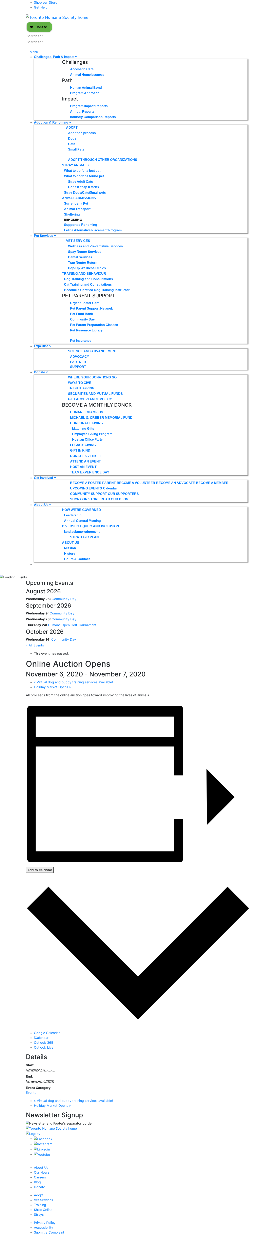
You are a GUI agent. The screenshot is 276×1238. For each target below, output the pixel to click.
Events (31, 1093)
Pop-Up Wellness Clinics (87, 268)
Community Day (82, 319)
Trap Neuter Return (82, 262)
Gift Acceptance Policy (90, 399)
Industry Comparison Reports (93, 117)
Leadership (72, 515)
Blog (37, 1182)
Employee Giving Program (92, 434)
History (69, 553)
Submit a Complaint (49, 1232)
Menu (33, 52)
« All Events (35, 645)
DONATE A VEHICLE (86, 456)
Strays (39, 1214)
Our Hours (42, 1172)
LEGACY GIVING (83, 445)
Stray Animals (75, 165)
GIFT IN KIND (80, 450)
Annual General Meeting (82, 520)
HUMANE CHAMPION (86, 412)
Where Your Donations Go (92, 377)
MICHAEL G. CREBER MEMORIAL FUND (101, 417)
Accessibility (43, 1227)
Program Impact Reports (89, 106)
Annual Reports (82, 111)
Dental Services (80, 257)
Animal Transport (77, 209)
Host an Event (83, 467)
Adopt (72, 127)
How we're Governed (81, 510)
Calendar (110, 488)
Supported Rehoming (80, 224)
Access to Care (82, 69)
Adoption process (82, 133)
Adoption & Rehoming (51, 122)
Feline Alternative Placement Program (93, 230)
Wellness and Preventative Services (95, 246)
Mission (70, 548)
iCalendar (41, 1038)
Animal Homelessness (87, 74)
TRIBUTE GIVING (81, 388)
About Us (41, 504)
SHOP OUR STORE (85, 499)
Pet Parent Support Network (91, 308)
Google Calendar (47, 1033)
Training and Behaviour (84, 273)
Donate (40, 372)
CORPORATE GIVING (86, 423)
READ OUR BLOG (114, 499)
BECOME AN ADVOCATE (175, 483)
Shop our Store (45, 2)
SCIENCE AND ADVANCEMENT (92, 351)
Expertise (41, 346)
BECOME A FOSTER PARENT (93, 483)
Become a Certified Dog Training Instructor (97, 290)
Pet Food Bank (81, 314)
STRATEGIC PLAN (84, 537)
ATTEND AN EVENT (85, 461)
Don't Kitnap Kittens (83, 187)
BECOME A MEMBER (212, 483)
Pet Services (44, 235)
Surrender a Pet (76, 203)
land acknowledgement (82, 531)
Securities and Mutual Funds (95, 393)
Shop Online (43, 1210)
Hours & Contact (77, 559)
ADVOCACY (79, 356)
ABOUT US (70, 542)
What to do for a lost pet (82, 170)
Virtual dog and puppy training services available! (73, 682)
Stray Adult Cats (80, 181)
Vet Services (78, 240)
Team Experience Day (89, 472)
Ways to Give (79, 383)
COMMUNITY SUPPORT (88, 494)
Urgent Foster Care (84, 303)
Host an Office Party (87, 439)
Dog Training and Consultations (88, 279)
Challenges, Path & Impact (54, 57)
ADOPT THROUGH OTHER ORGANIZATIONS (102, 159)
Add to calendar (39, 870)
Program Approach (84, 93)
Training (40, 1205)
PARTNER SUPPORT (78, 364)
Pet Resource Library (86, 330)
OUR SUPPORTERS (123, 494)
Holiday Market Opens (52, 687)
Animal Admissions (79, 198)
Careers (40, 1177)
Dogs (72, 138)
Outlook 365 (43, 1042)
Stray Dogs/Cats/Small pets (85, 192)
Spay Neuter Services (84, 251)
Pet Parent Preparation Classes (94, 325)
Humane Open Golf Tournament (72, 625)
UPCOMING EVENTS (86, 488)
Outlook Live (43, 1047)
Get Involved (44, 478)
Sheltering (72, 214)
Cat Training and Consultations (88, 284)
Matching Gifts (83, 428)
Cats (71, 144)
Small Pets (76, 149)
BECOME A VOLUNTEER (136, 483)
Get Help (40, 7)
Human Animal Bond (86, 87)
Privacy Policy (45, 1223)
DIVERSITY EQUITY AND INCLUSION (90, 526)
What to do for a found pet (84, 176)
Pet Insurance (80, 340)
